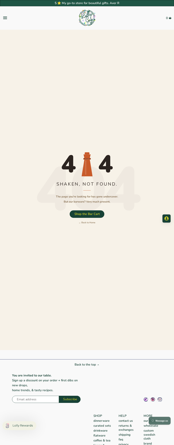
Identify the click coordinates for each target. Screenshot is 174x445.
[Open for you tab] (166, 218)
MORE (148, 416)
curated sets (102, 426)
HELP (123, 416)
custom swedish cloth (149, 435)
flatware (99, 435)
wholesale (151, 426)
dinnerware (101, 421)
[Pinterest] (153, 399)
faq (121, 439)
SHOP (97, 416)
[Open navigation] (31, 18)
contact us (126, 421)
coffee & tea (101, 440)
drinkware (100, 431)
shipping (124, 435)
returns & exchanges (126, 428)
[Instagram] (160, 399)
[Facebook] (146, 399)
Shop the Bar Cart (87, 214)
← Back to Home (87, 222)
